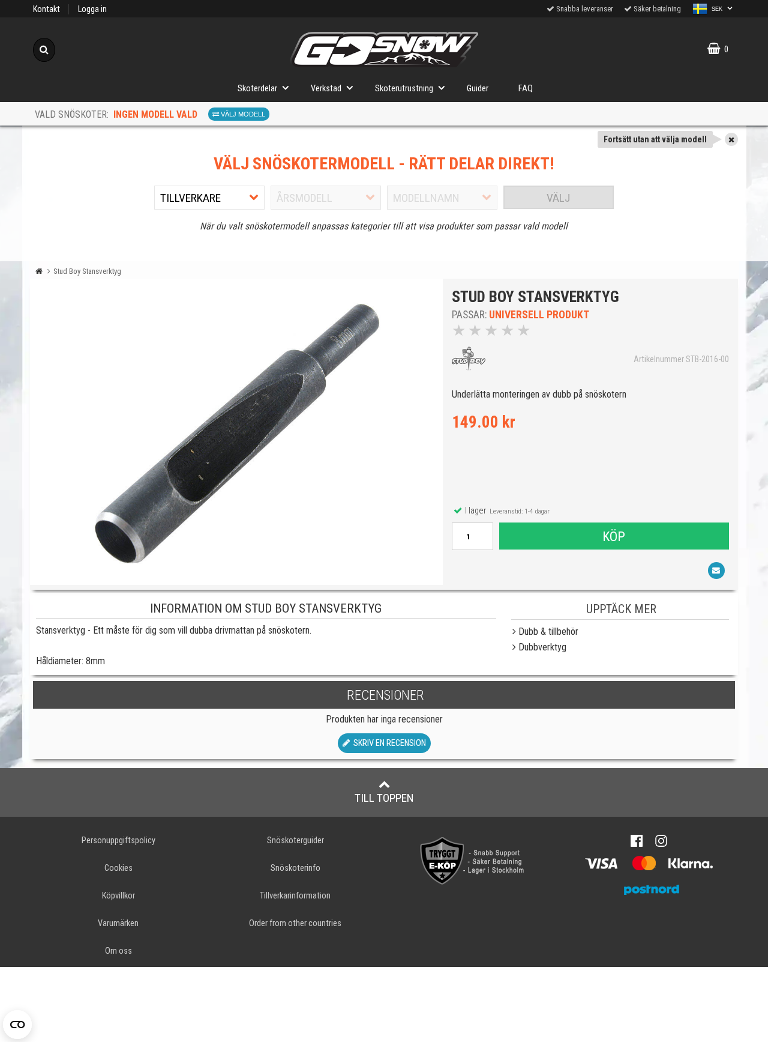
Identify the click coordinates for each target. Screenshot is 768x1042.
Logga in (92, 9)
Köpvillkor (118, 896)
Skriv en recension (388, 743)
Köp (613, 536)
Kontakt (46, 9)
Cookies (118, 868)
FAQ (525, 88)
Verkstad (326, 88)
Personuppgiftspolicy (118, 840)
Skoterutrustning (404, 88)
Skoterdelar (257, 88)
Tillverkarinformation (295, 896)
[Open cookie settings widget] (17, 1024)
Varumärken (118, 923)
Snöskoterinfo (295, 868)
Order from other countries (295, 923)
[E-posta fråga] (716, 570)
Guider (477, 88)
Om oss (118, 951)
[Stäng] (731, 139)
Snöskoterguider (295, 840)
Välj (558, 198)
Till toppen (384, 798)
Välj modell (242, 114)
